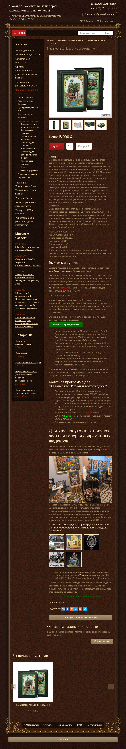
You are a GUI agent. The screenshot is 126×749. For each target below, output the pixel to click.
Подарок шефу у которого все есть (30, 125)
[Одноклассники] (72, 609)
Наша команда (65, 725)
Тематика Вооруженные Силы (26, 184)
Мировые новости (22, 236)
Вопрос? (83, 146)
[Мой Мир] (76, 609)
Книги (24, 167)
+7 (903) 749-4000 (103, 8)
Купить (57, 146)
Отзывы (47, 725)
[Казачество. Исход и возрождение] (80, 86)
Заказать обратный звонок (99, 14)
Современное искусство (22, 61)
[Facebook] (67, 609)
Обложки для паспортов (27, 144)
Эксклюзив (23, 117)
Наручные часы (25, 114)
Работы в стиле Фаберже (25, 102)
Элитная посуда (25, 97)
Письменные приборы (27, 132)
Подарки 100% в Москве (24, 212)
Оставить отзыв (102, 641)
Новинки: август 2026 (27, 54)
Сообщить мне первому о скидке (80, 617)
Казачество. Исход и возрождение (33, 705)
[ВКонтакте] (63, 609)
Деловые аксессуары (28, 121)
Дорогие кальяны (26, 177)
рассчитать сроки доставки (66, 324)
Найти (108, 33)
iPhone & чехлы (28, 136)
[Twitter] (85, 609)
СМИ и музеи (31, 725)
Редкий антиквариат (27, 174)
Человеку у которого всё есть (26, 92)
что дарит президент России (64, 271)
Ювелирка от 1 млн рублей (25, 192)
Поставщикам (94, 725)
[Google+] (80, 609)
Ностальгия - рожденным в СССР (26, 84)
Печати (24, 158)
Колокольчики (28, 148)
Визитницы (26, 139)
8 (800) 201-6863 (104, 3)
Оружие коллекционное (23, 68)
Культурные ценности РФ (28, 109)
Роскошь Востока (25, 198)
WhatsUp (83, 575)
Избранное (89, 21)
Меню (21, 33)
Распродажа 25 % (25, 50)
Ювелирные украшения (28, 170)
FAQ (79, 725)
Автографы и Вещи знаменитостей (25, 204)
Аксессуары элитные (27, 162)
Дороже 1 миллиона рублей (26, 76)
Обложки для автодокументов (29, 153)
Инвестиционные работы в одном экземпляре (24, 221)
